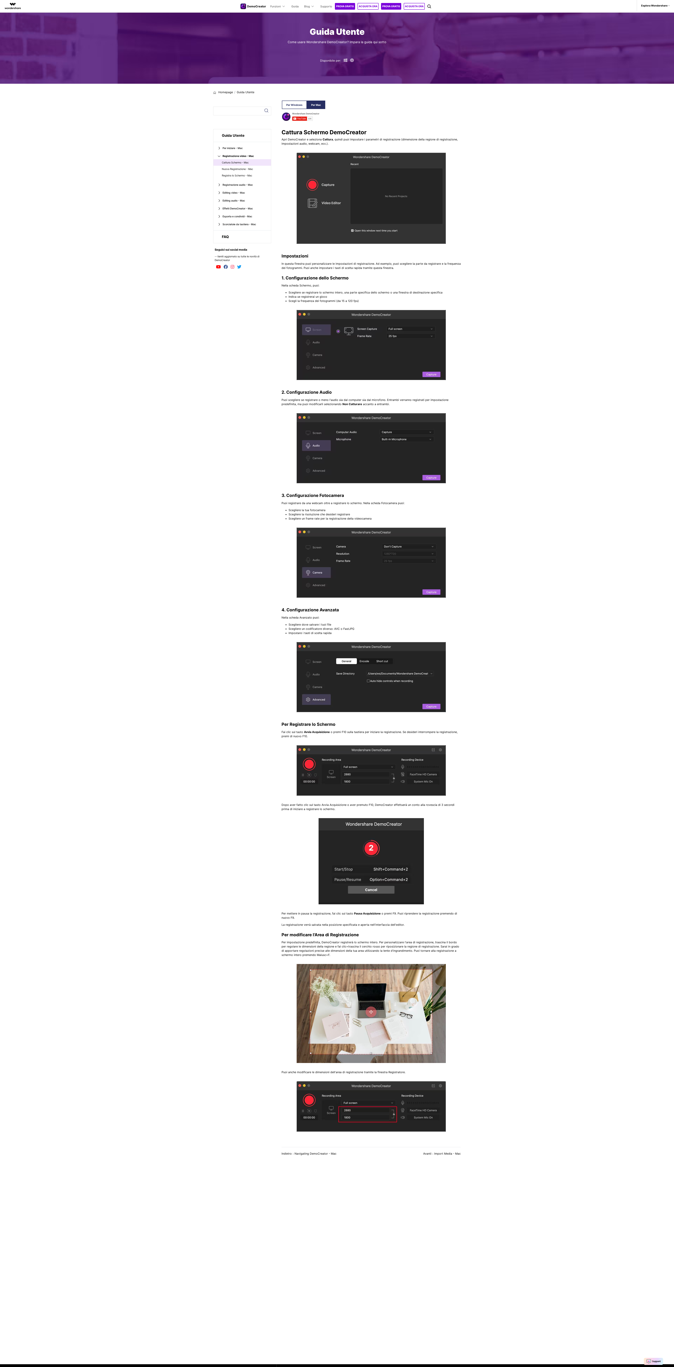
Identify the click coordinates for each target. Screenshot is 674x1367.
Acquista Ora (368, 6)
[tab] (242, 148)
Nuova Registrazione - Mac (237, 168)
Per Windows (294, 104)
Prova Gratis (345, 6)
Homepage (225, 92)
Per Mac (316, 104)
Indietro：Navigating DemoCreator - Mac (309, 1153)
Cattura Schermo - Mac (235, 162)
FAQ (225, 237)
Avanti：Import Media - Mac (442, 1153)
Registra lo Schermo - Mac (237, 175)
